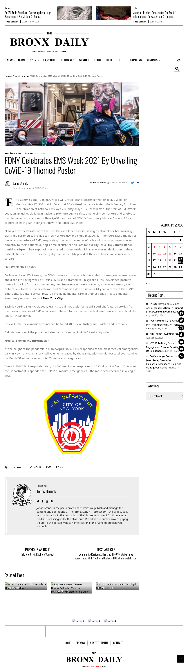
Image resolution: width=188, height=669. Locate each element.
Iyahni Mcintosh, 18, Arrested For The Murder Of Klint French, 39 (164, 324)
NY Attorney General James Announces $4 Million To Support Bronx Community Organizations (164, 307)
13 (170, 253)
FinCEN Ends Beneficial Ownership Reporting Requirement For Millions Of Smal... (28, 14)
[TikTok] (181, 335)
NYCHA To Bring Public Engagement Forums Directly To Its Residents (163, 346)
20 (170, 260)
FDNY (59, 467)
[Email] (181, 349)
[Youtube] (181, 342)
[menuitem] (10, 60)
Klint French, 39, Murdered (164, 333)
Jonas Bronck (11, 21)
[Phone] (181, 356)
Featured (17, 153)
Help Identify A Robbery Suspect (37, 554)
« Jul (148, 283)
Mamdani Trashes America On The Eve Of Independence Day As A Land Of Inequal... (154, 14)
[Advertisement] (167, 150)
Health (24, 76)
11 (159, 253)
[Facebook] (181, 313)
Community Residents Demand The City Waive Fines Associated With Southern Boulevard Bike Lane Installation (106, 556)
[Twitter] (181, 320)
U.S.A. (135, 8)
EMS (48, 467)
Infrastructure (30, 153)
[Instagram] (181, 327)
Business (8, 8)
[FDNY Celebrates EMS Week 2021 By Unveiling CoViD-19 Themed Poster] (72, 114)
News (16, 76)
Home (8, 76)
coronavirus (19, 467)
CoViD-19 (35, 467)
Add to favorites (98, 182)
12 (164, 253)
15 (180, 253)
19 (164, 260)
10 (154, 253)
